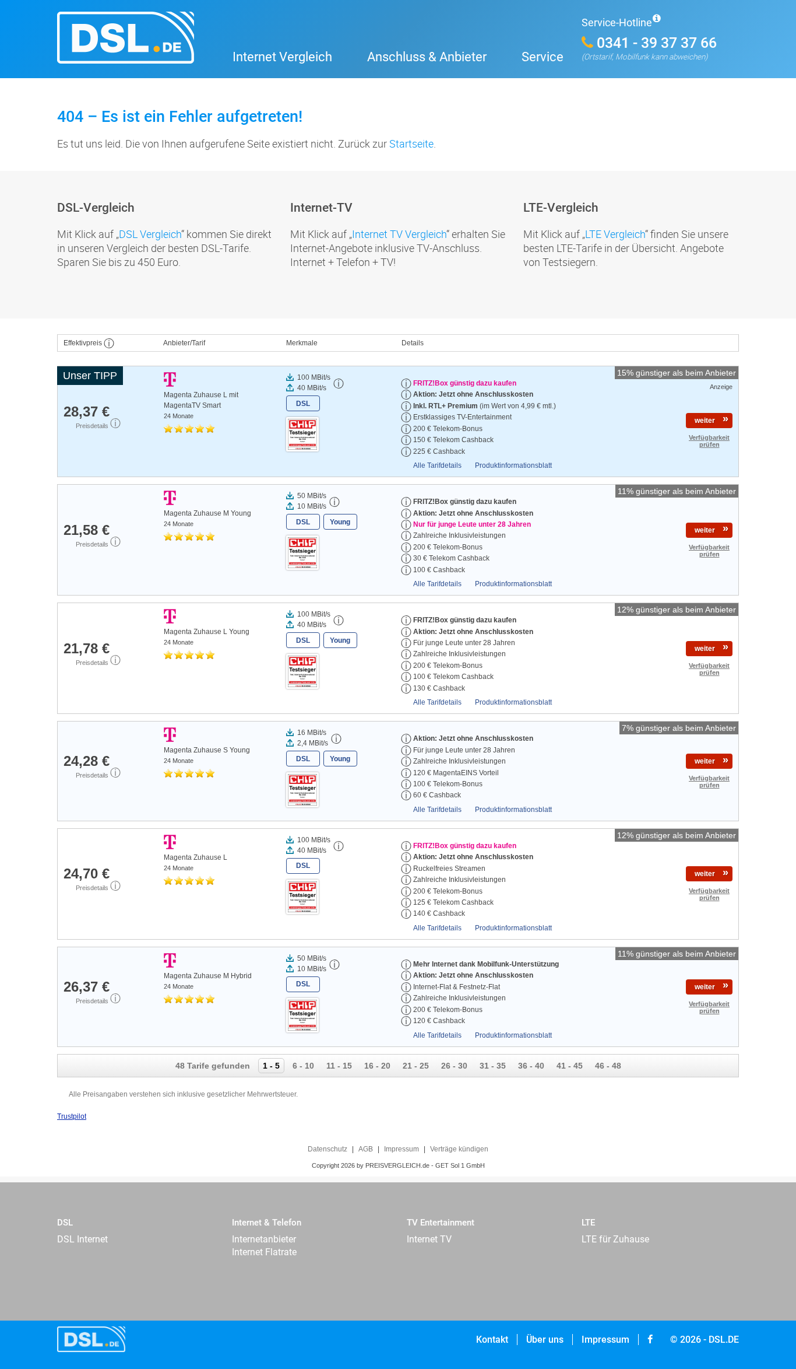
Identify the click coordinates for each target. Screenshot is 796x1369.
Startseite (411, 143)
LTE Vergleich (615, 234)
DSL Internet (82, 1239)
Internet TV (429, 1239)
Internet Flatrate (264, 1252)
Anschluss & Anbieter (427, 57)
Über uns (544, 1339)
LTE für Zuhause (615, 1239)
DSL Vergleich (150, 234)
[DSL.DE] (135, 45)
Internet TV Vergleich (399, 234)
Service (542, 57)
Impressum (605, 1339)
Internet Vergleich (282, 57)
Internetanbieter (264, 1239)
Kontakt (492, 1339)
